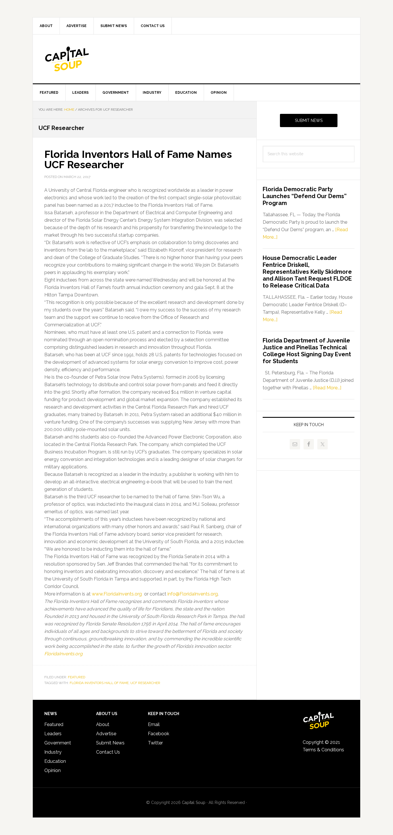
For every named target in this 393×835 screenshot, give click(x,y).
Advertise (106, 733)
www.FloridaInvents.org (117, 594)
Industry (53, 752)
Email (154, 724)
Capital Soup (81, 59)
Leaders (53, 733)
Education (55, 761)
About (102, 724)
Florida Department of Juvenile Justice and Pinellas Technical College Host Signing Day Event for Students (307, 351)
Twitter (155, 743)
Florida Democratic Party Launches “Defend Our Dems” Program (305, 196)
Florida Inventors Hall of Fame (99, 683)
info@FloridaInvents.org (192, 594)
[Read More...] (327, 387)
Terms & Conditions (323, 749)
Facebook (158, 733)
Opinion (52, 770)
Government (57, 743)
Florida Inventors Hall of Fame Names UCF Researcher (138, 159)
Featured (76, 677)
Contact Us (108, 752)
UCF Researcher (145, 683)
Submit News (309, 120)
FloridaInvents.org (63, 653)
